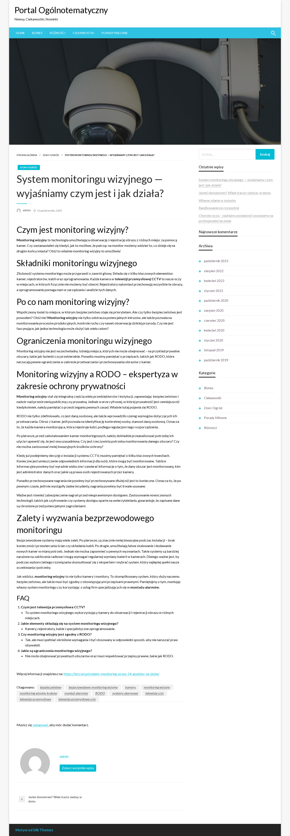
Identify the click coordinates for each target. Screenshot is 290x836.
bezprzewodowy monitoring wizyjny (93, 687)
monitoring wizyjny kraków (38, 693)
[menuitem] (20, 33)
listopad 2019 (214, 350)
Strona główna (27, 155)
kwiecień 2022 (214, 281)
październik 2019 (216, 360)
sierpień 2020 (214, 310)
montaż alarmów (76, 693)
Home (20, 33)
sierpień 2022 (214, 271)
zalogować (40, 725)
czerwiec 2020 (214, 320)
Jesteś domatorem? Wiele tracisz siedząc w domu (235, 193)
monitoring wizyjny (157, 687)
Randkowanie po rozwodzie (219, 208)
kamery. (130, 687)
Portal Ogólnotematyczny (61, 10)
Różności (58, 33)
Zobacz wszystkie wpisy (78, 768)
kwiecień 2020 (214, 330)
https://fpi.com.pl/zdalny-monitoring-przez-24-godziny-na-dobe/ (111, 674)
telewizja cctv (154, 693)
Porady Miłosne (114, 33)
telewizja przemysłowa (35, 699)
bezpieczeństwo (50, 687)
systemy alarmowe (125, 693)
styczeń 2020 (213, 340)
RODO (100, 693)
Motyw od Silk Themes (34, 830)
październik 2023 (216, 261)
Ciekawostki (83, 33)
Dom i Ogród (51, 155)
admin (27, 210)
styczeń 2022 (213, 291)
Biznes (37, 33)
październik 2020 (216, 300)
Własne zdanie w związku (217, 200)
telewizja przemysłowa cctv (77, 699)
